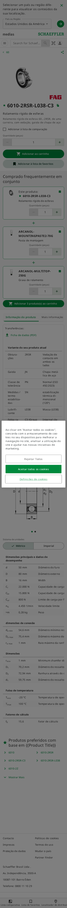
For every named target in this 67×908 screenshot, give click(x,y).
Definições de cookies (34, 479)
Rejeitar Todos (33, 459)
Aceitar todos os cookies (33, 469)
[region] (33, 454)
